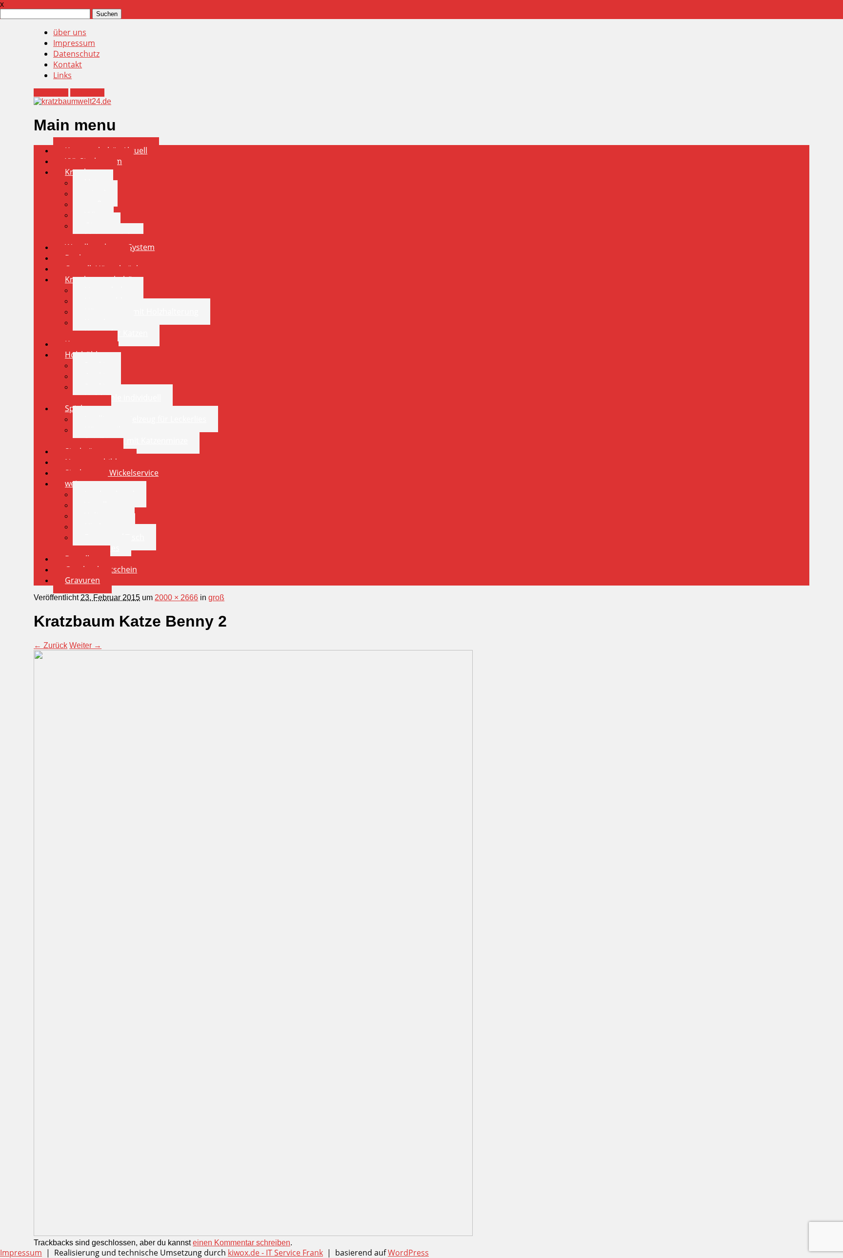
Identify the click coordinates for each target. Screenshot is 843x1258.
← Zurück (50, 645)
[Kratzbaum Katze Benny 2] (253, 1233)
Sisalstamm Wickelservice (112, 472)
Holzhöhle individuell (122, 397)
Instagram (87, 92)
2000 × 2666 (176, 597)
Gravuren (82, 580)
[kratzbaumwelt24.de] (72, 101)
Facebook (51, 92)
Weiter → (85, 645)
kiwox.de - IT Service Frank (275, 1252)
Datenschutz (76, 53)
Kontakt (67, 64)
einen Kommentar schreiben (241, 1242)
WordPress (408, 1252)
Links (62, 75)
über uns (69, 32)
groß (216, 597)
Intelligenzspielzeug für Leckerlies (145, 419)
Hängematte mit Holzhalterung (141, 311)
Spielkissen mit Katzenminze (136, 440)
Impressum (74, 43)
